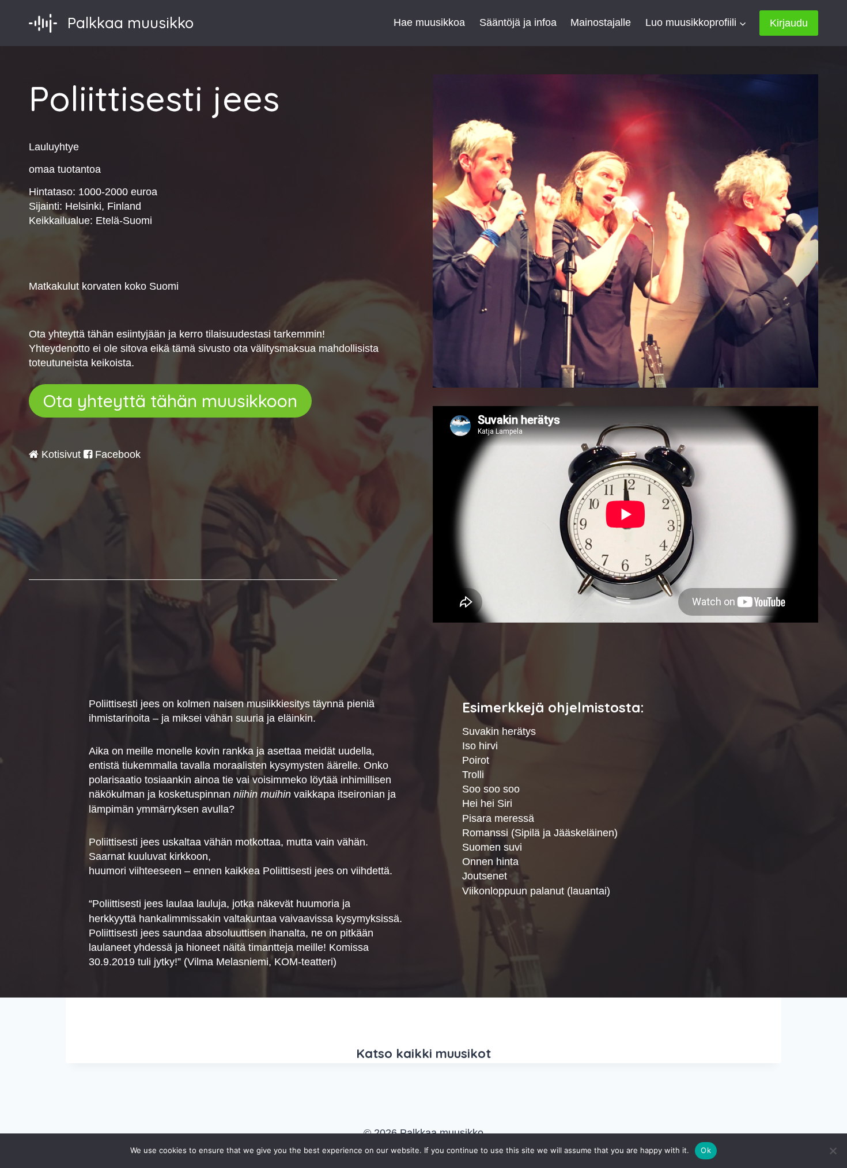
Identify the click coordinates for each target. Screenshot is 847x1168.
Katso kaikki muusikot (423, 1053)
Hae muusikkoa (429, 22)
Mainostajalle (600, 22)
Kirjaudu (789, 23)
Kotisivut (60, 454)
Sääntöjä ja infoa (518, 22)
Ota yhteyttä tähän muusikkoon (170, 401)
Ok (706, 1150)
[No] (832, 1150)
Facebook (116, 454)
